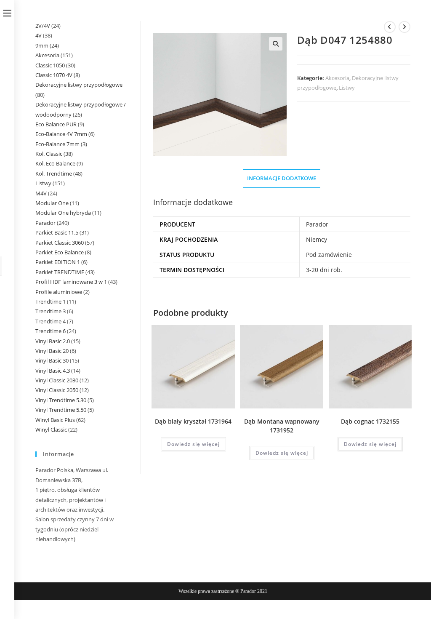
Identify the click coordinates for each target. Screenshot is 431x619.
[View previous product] (390, 27)
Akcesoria (337, 78)
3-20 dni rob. (324, 270)
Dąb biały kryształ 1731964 (193, 421)
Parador (317, 224)
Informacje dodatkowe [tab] (281, 178)
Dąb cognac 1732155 (370, 421)
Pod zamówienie (329, 255)
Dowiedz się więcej (193, 444)
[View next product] (404, 27)
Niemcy (316, 239)
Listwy (347, 87)
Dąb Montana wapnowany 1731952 (281, 425)
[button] (275, 44)
